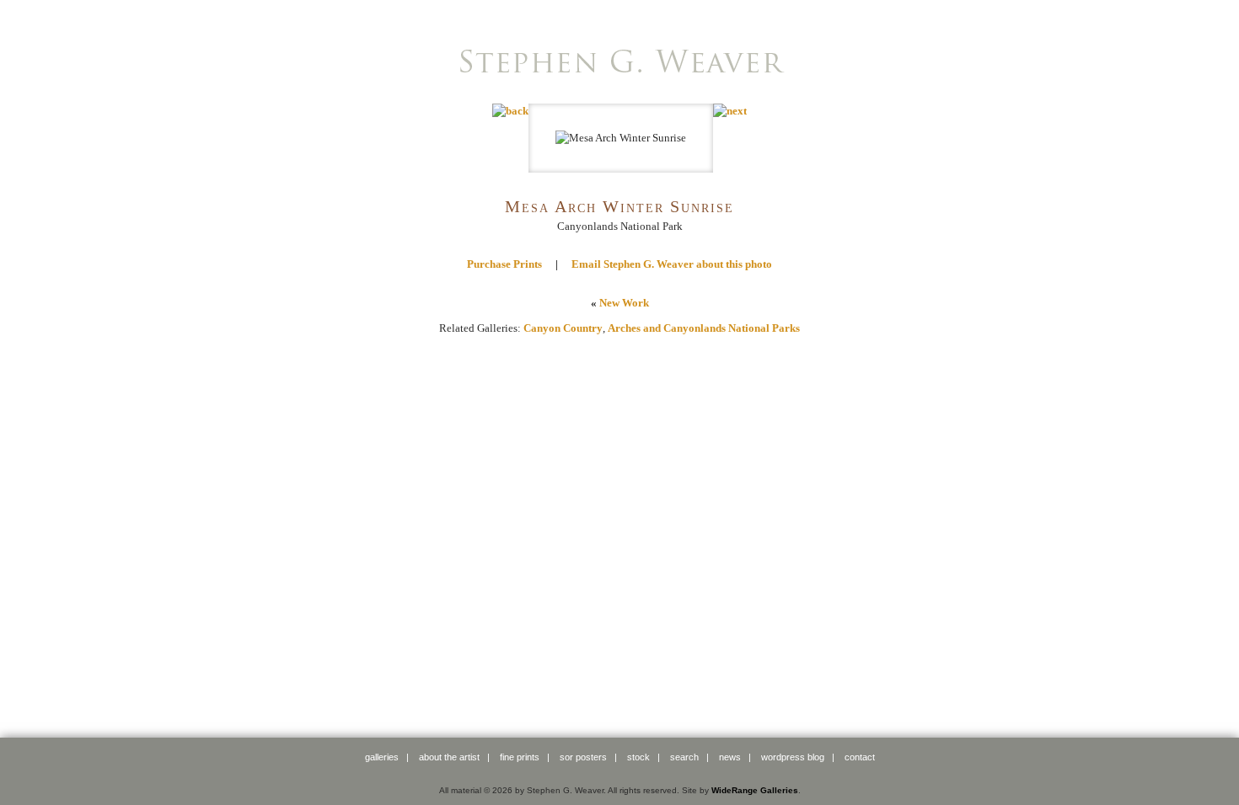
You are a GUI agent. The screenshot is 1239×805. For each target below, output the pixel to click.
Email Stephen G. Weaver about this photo (671, 264)
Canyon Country (563, 328)
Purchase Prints (504, 264)
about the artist (449, 757)
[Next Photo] (730, 110)
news (730, 757)
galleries (382, 757)
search (684, 757)
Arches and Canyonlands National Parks (704, 328)
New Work (624, 302)
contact (860, 757)
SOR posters (583, 757)
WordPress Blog (792, 757)
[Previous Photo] (510, 110)
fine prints (519, 757)
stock (638, 757)
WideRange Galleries (754, 790)
